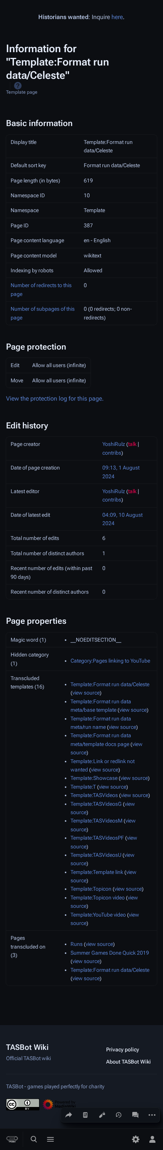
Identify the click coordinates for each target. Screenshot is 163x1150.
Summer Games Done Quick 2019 (110, 953)
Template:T (83, 787)
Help (18, 85)
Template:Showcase (94, 778)
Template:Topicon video (98, 897)
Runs (77, 944)
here (117, 17)
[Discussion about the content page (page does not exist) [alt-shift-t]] (135, 1115)
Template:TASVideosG (96, 804)
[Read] (85, 1115)
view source (86, 693)
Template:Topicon (91, 889)
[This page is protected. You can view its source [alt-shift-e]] (102, 1115)
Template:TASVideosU (96, 855)
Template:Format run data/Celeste (110, 684)
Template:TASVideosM (96, 821)
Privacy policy (122, 1049)
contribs (111, 453)
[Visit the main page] (12, 1139)
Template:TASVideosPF (97, 838)
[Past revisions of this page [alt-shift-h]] (118, 1115)
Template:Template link (97, 872)
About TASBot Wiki (128, 1062)
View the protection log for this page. (55, 398)
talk (132, 444)
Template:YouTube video (98, 915)
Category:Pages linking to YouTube (110, 661)
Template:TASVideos (94, 795)
